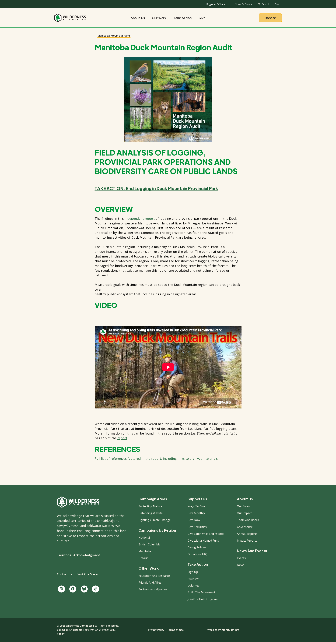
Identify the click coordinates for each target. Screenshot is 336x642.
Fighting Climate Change (154, 520)
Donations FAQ (197, 554)
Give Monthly (196, 513)
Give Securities (197, 527)
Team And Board (248, 520)
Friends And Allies (149, 582)
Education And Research (154, 576)
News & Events (243, 4)
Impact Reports (247, 540)
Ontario (143, 558)
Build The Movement (201, 592)
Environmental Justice (152, 589)
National (144, 537)
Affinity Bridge (230, 630)
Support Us (197, 499)
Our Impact (244, 513)
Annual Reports (247, 534)
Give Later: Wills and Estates (206, 534)
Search (266, 4)
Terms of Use (175, 630)
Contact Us (64, 574)
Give (202, 18)
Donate (270, 18)
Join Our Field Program (203, 599)
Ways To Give (196, 506)
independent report (140, 218)
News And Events (252, 551)
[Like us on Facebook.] (72, 588)
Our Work (159, 18)
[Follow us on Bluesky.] (84, 588)
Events (241, 558)
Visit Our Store (88, 574)
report (122, 438)
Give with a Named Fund (203, 540)
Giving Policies (197, 547)
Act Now (193, 579)
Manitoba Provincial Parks (114, 35)
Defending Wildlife (150, 513)
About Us (138, 18)
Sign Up (193, 572)
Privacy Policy (156, 630)
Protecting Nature (150, 506)
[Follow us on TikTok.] (95, 588)
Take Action (182, 18)
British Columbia (149, 544)
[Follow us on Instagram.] (61, 588)
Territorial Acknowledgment (78, 555)
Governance (245, 527)
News (240, 565)
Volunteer (194, 585)
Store (278, 4)
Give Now (194, 520)
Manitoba (144, 551)
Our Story (243, 506)
